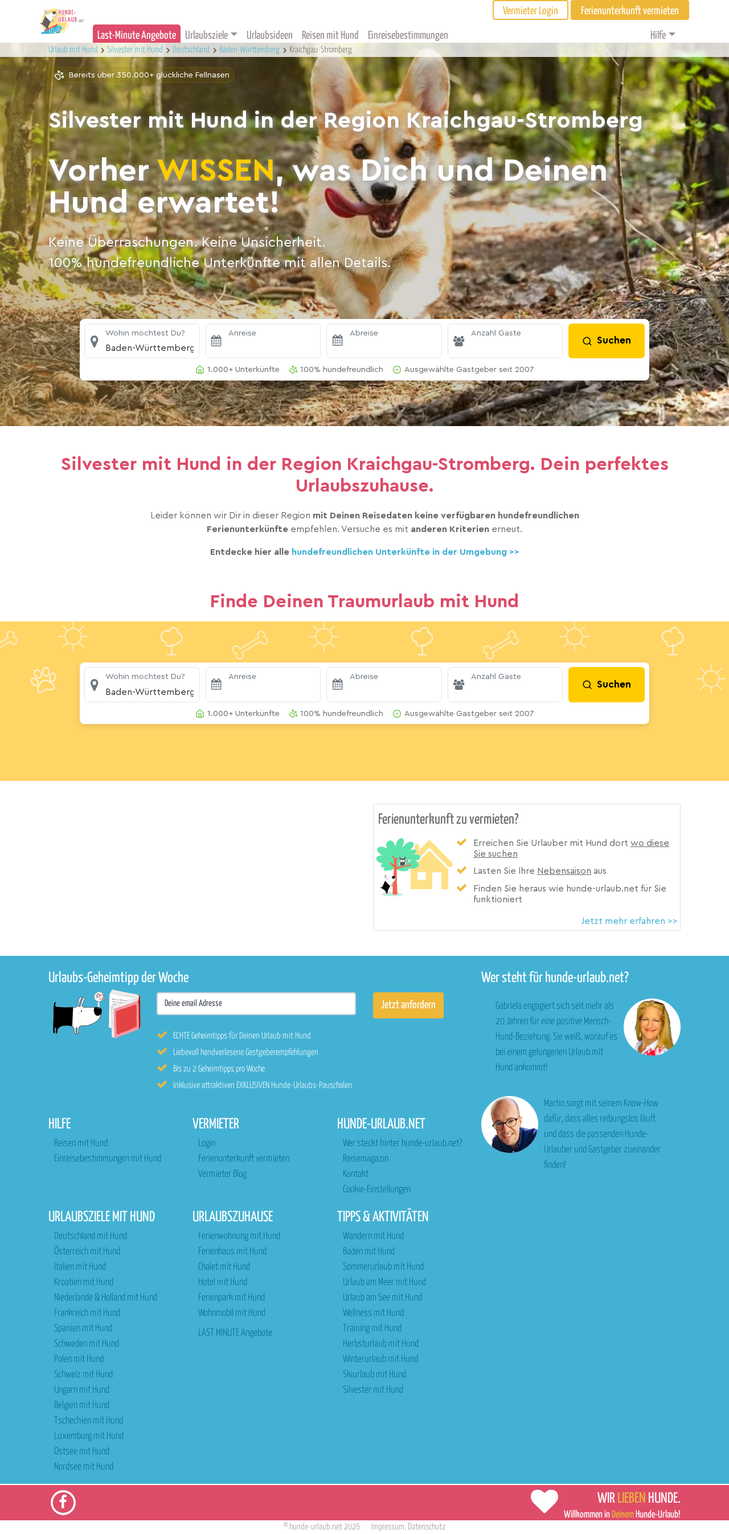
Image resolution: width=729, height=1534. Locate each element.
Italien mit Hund (80, 1267)
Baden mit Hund (369, 1252)
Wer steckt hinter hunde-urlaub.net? (402, 1143)
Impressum (387, 1527)
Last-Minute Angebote (136, 35)
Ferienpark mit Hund (231, 1298)
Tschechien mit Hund (88, 1421)
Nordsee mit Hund (83, 1467)
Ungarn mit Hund (81, 1390)
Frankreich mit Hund (87, 1313)
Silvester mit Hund (373, 1390)
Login (206, 1143)
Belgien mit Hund (81, 1405)
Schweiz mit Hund (83, 1375)
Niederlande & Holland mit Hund (105, 1298)
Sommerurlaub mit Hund (383, 1267)
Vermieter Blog (222, 1174)
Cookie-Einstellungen (377, 1190)
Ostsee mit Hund (81, 1452)
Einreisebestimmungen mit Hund (107, 1159)
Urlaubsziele (206, 35)
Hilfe (658, 35)
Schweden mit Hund (86, 1344)
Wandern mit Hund (373, 1236)
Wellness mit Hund (373, 1313)
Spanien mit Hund (83, 1328)
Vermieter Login (530, 11)
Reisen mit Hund (330, 35)
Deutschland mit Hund (90, 1236)
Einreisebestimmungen (408, 35)
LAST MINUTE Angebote (235, 1333)
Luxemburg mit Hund (89, 1436)
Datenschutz (426, 1527)
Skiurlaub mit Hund (374, 1375)
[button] (142, 341)
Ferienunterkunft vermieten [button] (630, 11)
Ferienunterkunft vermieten (243, 1159)
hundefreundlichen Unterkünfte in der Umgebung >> (405, 552)
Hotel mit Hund (222, 1282)
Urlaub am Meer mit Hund (384, 1282)
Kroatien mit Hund (83, 1282)
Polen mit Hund (79, 1359)
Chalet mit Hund (224, 1267)
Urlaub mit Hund (74, 50)
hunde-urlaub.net (315, 1527)
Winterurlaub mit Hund (380, 1359)
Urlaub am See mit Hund (382, 1298)
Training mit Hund (372, 1328)
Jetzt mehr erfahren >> (629, 921)
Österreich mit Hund (87, 1252)
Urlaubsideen (270, 35)
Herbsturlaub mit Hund (381, 1344)
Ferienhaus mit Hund (232, 1252)
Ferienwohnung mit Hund (239, 1236)
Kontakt (355, 1174)
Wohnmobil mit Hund (231, 1313)
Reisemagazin (365, 1159)
